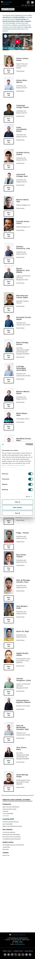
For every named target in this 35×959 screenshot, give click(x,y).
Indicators (6, 849)
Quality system (8, 842)
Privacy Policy (7, 951)
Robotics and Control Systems (16, 800)
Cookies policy (12, 467)
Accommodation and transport (12, 839)
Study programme (8, 813)
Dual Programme (7, 824)
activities (17, 910)
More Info (8, 71)
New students (7, 829)
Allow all (17, 502)
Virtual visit (6, 855)
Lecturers (6, 815)
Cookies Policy (18, 951)
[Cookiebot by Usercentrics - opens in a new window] (25, 444)
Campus (6, 852)
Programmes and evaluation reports (13, 845)
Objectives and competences (11, 807)
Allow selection (17, 507)
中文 (33, 5)
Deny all (17, 513)
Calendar (5, 811)
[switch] (30, 479)
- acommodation (17, 919)
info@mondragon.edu (19, 944)
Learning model (8, 819)
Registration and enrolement (11, 834)
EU (23, 5)
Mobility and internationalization (12, 826)
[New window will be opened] (12, 882)
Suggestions (6, 847)
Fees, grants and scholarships (12, 836)
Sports (17, 903)
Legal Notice (29, 951)
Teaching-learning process (11, 821)
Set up (28, 496)
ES (26, 5)
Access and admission (9, 832)
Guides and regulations (9, 809)
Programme (7, 804)
